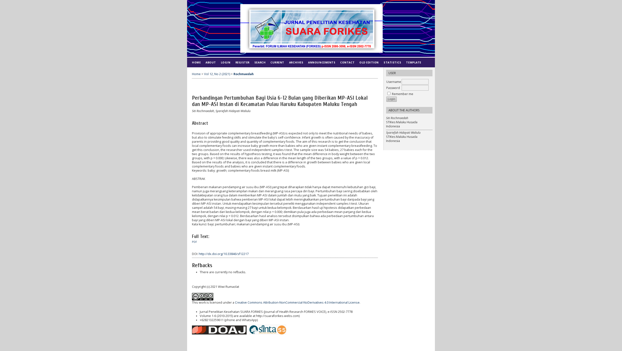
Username (393, 82)
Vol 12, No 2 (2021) (217, 74)
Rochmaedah (243, 74)
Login (226, 62)
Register (242, 62)
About (211, 62)
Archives (296, 62)
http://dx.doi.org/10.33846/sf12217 (224, 254)
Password (393, 88)
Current (277, 62)
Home (196, 62)
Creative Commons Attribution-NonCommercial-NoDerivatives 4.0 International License (297, 302)
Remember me (402, 94)
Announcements (321, 62)
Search (260, 62)
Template (413, 62)
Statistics (392, 62)
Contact (347, 62)
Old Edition (369, 62)
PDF (194, 242)
